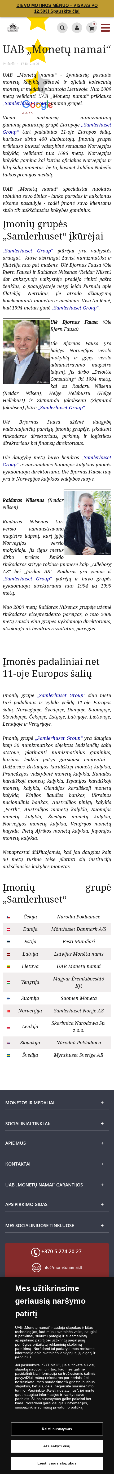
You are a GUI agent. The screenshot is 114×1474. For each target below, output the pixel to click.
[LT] (12, 28)
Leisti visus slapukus (57, 1463)
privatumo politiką (67, 1407)
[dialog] (57, 1375)
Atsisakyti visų (57, 1446)
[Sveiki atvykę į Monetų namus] (77, 27)
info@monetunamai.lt (62, 1267)
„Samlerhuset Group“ (26, 103)
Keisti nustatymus (57, 1429)
